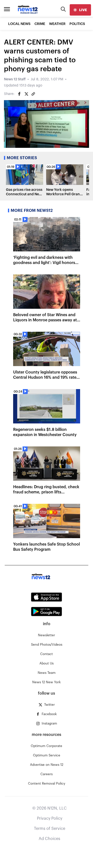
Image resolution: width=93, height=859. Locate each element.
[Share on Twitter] (26, 94)
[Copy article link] (33, 94)
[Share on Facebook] (19, 94)
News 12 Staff (15, 79)
